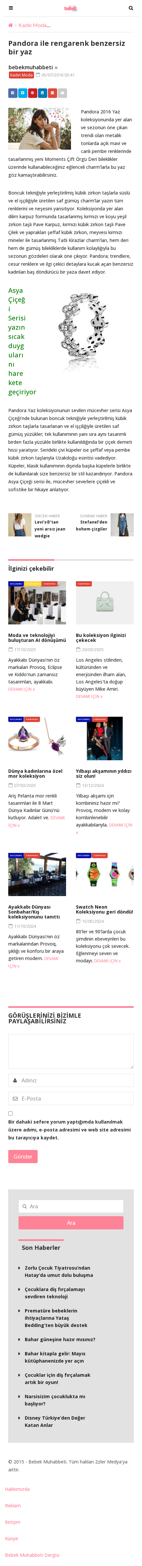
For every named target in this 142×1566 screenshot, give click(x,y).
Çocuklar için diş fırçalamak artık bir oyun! (57, 1378)
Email (62, 93)
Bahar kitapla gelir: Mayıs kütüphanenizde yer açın (55, 1357)
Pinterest (32, 93)
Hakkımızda (17, 1489)
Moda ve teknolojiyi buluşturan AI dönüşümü (37, 637)
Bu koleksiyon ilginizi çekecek (101, 637)
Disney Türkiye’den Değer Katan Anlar (55, 1421)
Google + (52, 93)
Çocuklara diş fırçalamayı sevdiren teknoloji (55, 1293)
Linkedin (42, 93)
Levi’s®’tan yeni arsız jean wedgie (50, 529)
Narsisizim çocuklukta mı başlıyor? (55, 1400)
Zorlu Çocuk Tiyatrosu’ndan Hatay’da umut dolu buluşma (59, 1271)
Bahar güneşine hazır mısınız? (60, 1339)
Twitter (22, 93)
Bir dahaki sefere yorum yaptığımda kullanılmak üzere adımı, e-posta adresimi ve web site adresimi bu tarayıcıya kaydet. (69, 1130)
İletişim (12, 1522)
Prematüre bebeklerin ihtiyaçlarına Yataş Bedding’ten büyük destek (56, 1318)
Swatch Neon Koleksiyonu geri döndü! (104, 909)
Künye (11, 1538)
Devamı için (20, 689)
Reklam (13, 1505)
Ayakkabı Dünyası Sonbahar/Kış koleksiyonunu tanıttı (34, 912)
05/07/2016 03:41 (58, 75)
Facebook (13, 93)
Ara (71, 1222)
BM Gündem (16, 584)
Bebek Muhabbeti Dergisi (32, 1555)
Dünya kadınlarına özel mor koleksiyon (35, 773)
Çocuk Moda (32, 584)
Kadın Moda (32, 25)
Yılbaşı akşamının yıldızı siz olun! (103, 773)
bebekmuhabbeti (31, 67)
